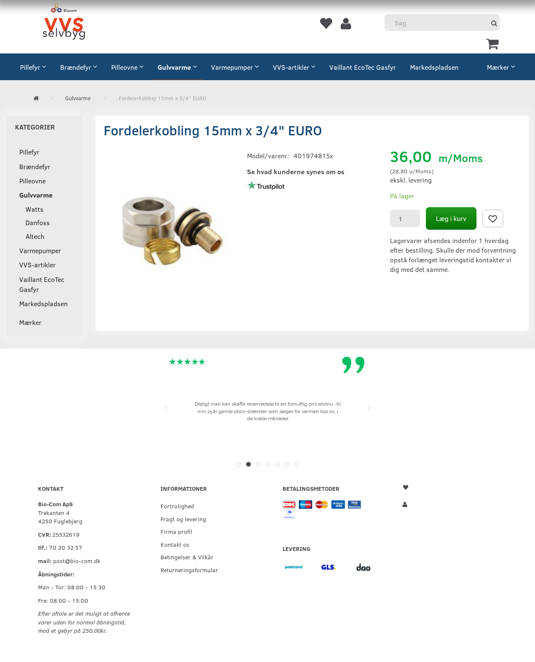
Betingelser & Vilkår (187, 557)
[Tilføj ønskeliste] (492, 218)
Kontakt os (174, 544)
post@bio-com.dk (76, 560)
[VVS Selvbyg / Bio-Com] (63, 23)
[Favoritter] (325, 23)
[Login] (345, 23)
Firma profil (176, 531)
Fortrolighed (177, 506)
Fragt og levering (183, 519)
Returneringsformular (189, 570)
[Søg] (494, 23)
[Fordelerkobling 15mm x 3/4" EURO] (169, 228)
